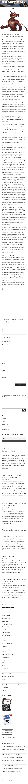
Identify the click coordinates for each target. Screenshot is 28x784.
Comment (5, 344)
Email (3, 370)
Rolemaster (19, 329)
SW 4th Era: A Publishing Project (14, 768)
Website (4, 377)
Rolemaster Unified (6, 676)
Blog (3, 629)
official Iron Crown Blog (7, 729)
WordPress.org (5, 429)
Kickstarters (5, 657)
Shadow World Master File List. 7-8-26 (16, 746)
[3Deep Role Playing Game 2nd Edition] (7, 725)
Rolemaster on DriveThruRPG (12, 445)
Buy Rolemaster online (7, 730)
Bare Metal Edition (6, 626)
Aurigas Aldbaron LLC (7, 732)
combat (6, 331)
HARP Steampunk (8, 556)
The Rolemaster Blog (13, 2)
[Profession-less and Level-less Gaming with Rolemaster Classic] (7, 710)
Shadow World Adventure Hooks (9, 684)
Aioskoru (4, 621)
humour (4, 651)
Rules (3, 679)
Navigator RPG (5, 660)
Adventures (4, 618)
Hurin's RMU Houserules (7, 654)
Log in (3, 421)
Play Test (4, 668)
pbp (3, 665)
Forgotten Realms (9, 329)
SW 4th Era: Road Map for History (13, 754)
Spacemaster (5, 687)
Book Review (5, 632)
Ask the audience (6, 624)
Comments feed (6, 427)
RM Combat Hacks (6, 671)
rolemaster (17, 331)
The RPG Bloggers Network (8, 737)
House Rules (5, 649)
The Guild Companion (7, 734)
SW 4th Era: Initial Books (11, 763)
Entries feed (5, 424)
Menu (14, 8)
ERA (3, 640)
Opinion (4, 662)
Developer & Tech (6, 635)
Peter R (17, 34)
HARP (3, 646)
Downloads (4, 638)
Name (3, 363)
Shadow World (5, 682)
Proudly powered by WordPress (9, 780)
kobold (11, 331)
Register (4, 418)
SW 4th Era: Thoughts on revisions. (16, 760)
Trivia (3, 690)
